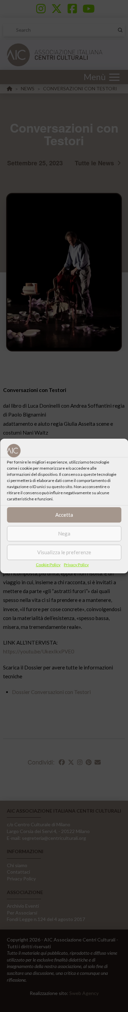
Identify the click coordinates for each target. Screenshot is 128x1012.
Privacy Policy (76, 564)
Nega (64, 533)
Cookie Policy (48, 564)
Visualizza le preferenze (64, 552)
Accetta (64, 515)
